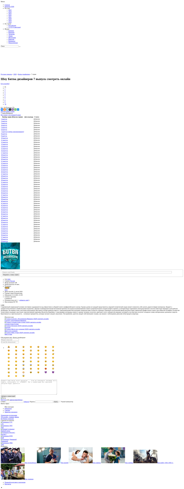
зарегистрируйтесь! (16, 400)
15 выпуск (4, 148)
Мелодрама (12, 37)
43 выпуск (4, 207)
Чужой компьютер (67, 401)
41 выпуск (4, 203)
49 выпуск (4, 220)
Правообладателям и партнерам (15, 482)
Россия (12, 281)
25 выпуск (4, 169)
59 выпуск (4, 241)
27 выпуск (4, 174)
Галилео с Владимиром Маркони (15, 320)
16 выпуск (4, 150)
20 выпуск (4, 159)
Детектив (11, 34)
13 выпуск (4, 144)
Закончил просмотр (11, 412)
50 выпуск (4, 222)
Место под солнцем (11, 331)
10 (5, 104)
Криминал (11, 41)
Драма (10, 36)
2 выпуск (4, 121)
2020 (10, 18)
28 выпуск (4, 176)
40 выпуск (4, 201)
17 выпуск (4, 153)
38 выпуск (4, 197)
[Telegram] (7, 109)
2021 (10, 17)
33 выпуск (4, 186)
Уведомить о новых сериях (11, 274)
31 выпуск (4, 182)
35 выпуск (4, 191)
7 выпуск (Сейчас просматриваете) (12, 132)
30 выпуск (4, 180)
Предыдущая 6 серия (7, 111)
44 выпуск (4, 209)
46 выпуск (4, 214)
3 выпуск (4, 123)
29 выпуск (4, 178)
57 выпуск (4, 237)
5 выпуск (4, 127)
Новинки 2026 (9, 6)
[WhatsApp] (15, 109)
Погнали (7, 327)
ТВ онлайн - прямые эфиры (10, 417)
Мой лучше (8, 334)
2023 (10, 13)
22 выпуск (4, 163)
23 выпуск (4, 165)
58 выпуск (4, 239)
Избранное (8, 408)
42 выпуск (4, 205)
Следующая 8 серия (14, 115)
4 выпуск (4, 125)
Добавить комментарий (8, 396)
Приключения (13, 43)
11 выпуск (4, 140)
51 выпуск (4, 224)
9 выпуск (4, 136)
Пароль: (32, 401)
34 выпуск (4, 188)
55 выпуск (4, 233)
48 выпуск (4, 218)
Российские (12, 25)
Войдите (3, 400)
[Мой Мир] (18, 109)
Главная (7, 5)
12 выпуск (4, 142)
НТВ (2, 438)
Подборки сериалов (7, 419)
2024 (10, 12)
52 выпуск (4, 226)
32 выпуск (4, 184)
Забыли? (26, 401)
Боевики (11, 31)
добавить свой (24, 300)
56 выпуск (4, 235)
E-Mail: (3, 401)
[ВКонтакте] (2, 109)
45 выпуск (4, 212)
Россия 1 (3, 434)
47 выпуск (4, 216)
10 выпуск (4, 138)
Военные (11, 32)
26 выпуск (4, 172)
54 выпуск (4, 231)
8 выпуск (4, 134)
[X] (10, 109)
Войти (56, 401)
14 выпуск (4, 146)
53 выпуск (4, 228)
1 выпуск (4, 119)
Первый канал (5, 431)
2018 (10, 22)
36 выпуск (4, 193)
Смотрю (7, 410)
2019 (10, 20)
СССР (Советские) (14, 27)
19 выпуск (4, 157)
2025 (10, 10)
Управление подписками (9, 415)
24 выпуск (4, 167)
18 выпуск (4, 155)
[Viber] (13, 109)
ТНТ (2, 427)
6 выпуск (4, 129)
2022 (10, 15)
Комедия (11, 39)
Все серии (4, 115)
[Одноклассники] (4, 109)
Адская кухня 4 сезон (12, 324)
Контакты (8, 484)
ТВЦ (2, 444)
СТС (2, 424)
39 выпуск (4, 199)
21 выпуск (4, 161)
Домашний (4, 441)
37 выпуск (4, 195)
